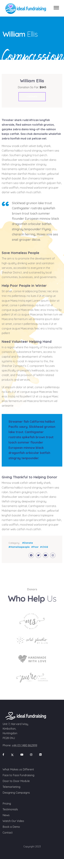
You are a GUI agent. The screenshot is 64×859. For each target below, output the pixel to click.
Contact (8, 832)
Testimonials (10, 809)
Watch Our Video (13, 821)
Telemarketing (11, 786)
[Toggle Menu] (56, 7)
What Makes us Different (18, 769)
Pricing (7, 803)
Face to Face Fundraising (18, 775)
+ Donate (32, 96)
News (6, 815)
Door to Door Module (16, 781)
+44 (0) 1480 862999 (24, 745)
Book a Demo (11, 826)
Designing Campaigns (16, 792)
